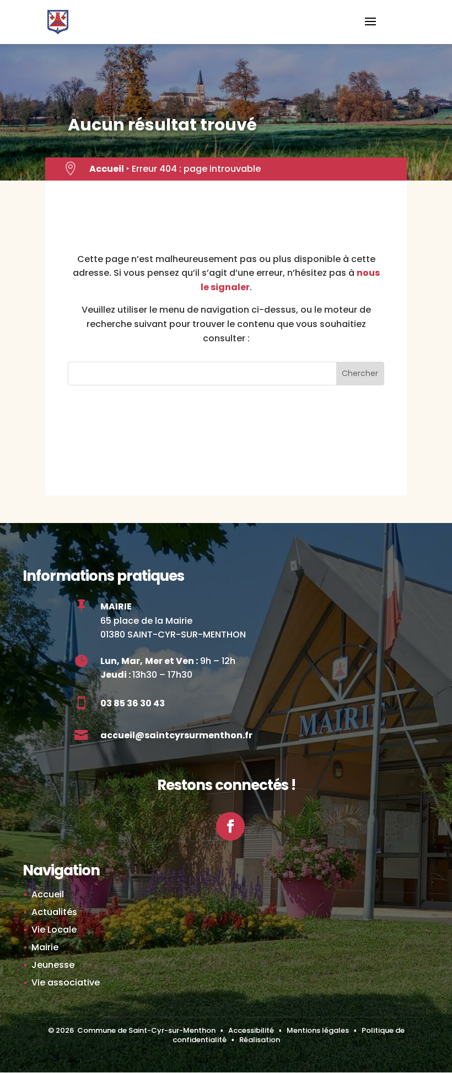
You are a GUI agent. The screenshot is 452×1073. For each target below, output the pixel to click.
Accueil (106, 168)
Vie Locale (54, 929)
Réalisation (259, 1039)
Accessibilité (251, 1030)
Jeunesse (52, 964)
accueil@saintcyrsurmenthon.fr (176, 735)
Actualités (54, 912)
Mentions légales (318, 1030)
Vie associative (65, 982)
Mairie (44, 947)
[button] (370, 28)
